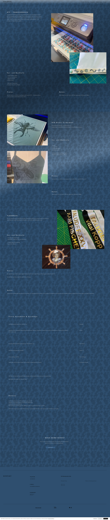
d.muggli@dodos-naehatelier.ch (35, 486)
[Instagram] (71, 507)
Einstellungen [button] (95, 518)
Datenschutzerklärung (51, 518)
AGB (55, 507)
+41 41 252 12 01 (32, 478)
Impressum (38, 507)
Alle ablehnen (100, 518)
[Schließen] (108, 518)
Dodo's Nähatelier (7, 1)
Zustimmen (105, 518)
